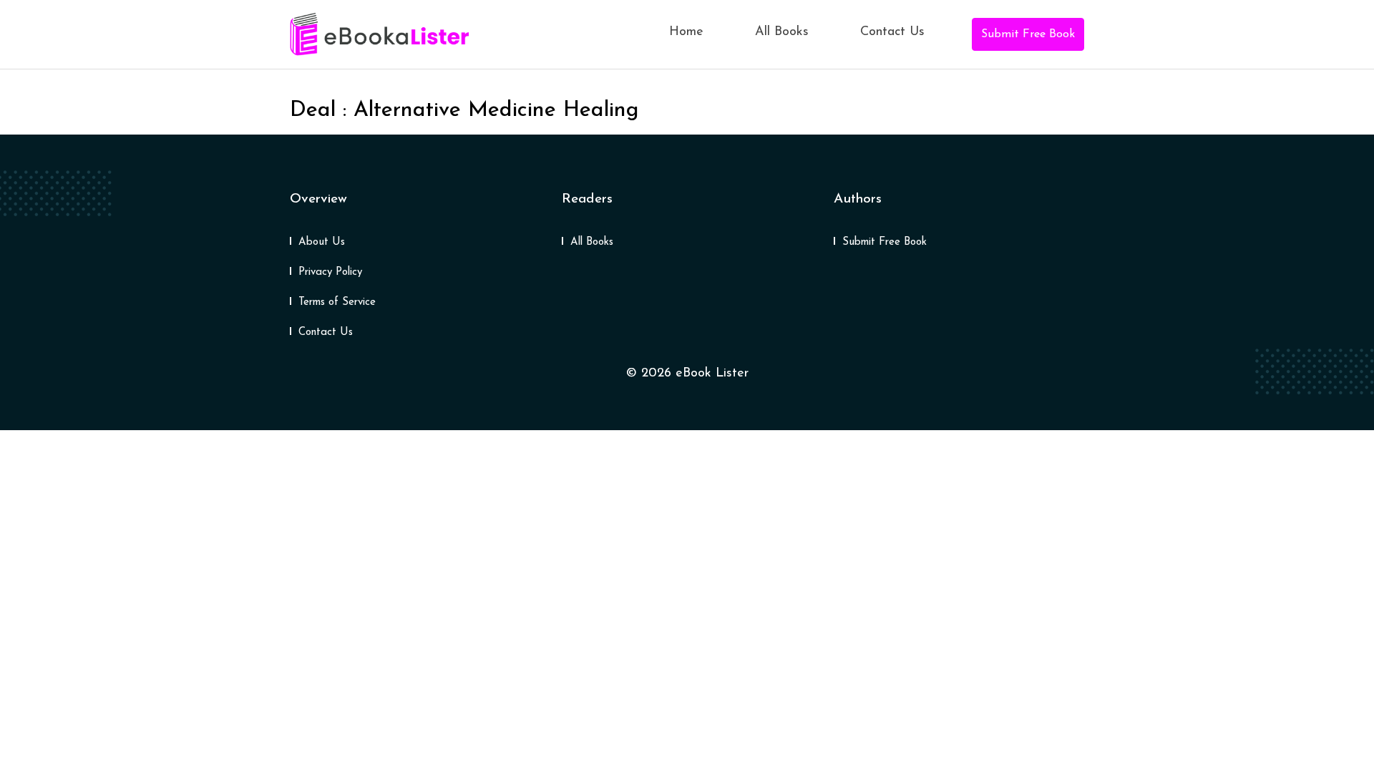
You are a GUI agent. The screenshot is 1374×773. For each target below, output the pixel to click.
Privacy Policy (330, 272)
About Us (321, 242)
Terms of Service (337, 302)
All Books (782, 32)
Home (686, 32)
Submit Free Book (1028, 34)
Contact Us (892, 32)
